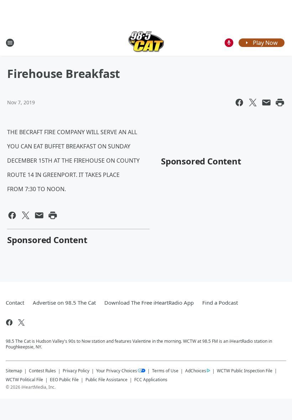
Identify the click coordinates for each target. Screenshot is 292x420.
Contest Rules (42, 371)
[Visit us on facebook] (9, 322)
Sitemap (14, 371)
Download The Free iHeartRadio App (149, 302)
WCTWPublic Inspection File (244, 370)
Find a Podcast (220, 302)
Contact (15, 302)
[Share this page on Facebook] (239, 102)
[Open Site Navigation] (10, 42)
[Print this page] (280, 102)
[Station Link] (146, 42)
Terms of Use (165, 371)
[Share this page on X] (253, 102)
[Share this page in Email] (266, 102)
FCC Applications (150, 379)
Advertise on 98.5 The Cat (64, 302)
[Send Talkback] (229, 42)
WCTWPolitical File (24, 380)
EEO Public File (64, 380)
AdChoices (195, 371)
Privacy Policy (76, 371)
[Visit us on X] (21, 322)
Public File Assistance (106, 380)
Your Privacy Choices (116, 371)
